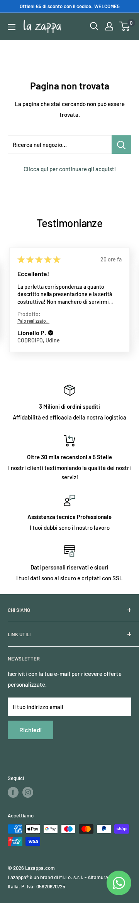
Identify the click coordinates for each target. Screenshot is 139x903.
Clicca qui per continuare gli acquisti (70, 168)
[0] (125, 26)
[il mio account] (109, 26)
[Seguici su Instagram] (27, 792)
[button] (50, 333)
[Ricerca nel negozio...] (121, 144)
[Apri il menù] (11, 27)
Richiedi (30, 729)
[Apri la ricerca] (94, 26)
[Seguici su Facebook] (13, 792)
